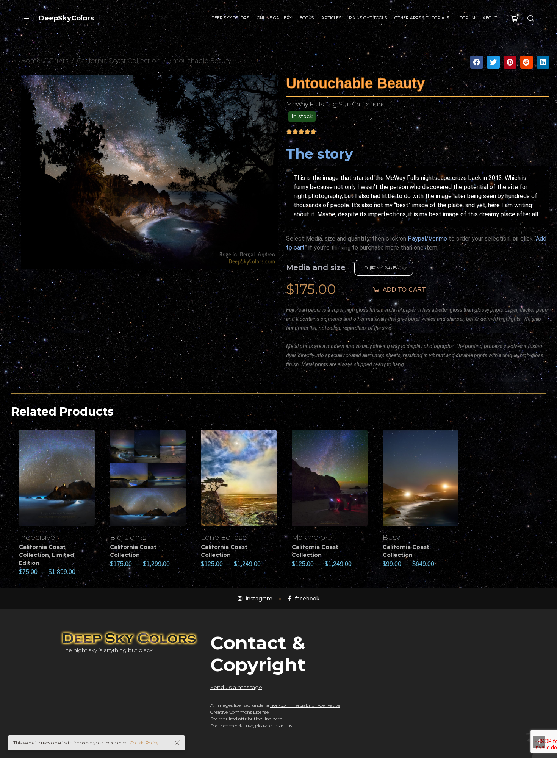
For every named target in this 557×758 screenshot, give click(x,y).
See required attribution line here (246, 719)
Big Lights (128, 537)
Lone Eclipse (224, 537)
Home (31, 60)
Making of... (311, 537)
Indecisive (37, 537)
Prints (58, 60)
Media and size (316, 267)
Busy (391, 537)
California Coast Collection (118, 60)
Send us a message (236, 687)
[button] (476, 62)
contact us (280, 725)
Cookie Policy (144, 742)
